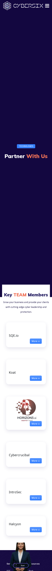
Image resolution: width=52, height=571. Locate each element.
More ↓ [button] (36, 341)
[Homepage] (8, 5)
